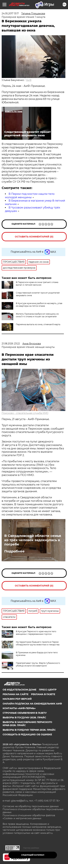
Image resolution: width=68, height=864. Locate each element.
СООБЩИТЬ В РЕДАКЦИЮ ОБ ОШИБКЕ (27, 734)
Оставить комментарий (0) (34, 236)
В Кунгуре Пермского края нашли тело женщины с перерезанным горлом (36, 632)
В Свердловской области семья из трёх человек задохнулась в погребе (32, 540)
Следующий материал (32, 855)
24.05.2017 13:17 (10, 13)
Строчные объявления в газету (25, 712)
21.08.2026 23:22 (11, 343)
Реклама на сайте (15, 694)
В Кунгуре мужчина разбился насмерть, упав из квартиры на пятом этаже (39, 304)
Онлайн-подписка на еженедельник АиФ (32, 703)
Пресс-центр (47, 689)
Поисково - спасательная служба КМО (25, 413)
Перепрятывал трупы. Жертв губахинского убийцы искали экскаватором (38, 664)
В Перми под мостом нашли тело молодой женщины (29, 195)
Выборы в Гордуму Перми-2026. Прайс (29, 729)
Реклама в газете (43, 694)
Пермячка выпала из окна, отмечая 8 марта (38, 324)
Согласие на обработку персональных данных (31, 806)
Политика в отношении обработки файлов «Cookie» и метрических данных (29, 817)
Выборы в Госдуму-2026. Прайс (24, 717)
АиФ (29, 80)
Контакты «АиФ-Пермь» (19, 708)
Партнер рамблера (31, 848)
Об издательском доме (19, 689)
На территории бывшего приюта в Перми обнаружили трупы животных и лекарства (37, 643)
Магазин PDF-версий (17, 698)
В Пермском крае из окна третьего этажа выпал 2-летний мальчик (37, 283)
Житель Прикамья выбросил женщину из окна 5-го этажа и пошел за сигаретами (37, 315)
